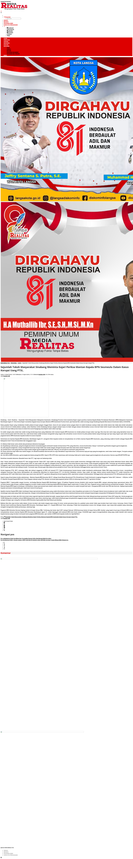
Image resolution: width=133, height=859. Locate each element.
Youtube (10, 32)
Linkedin (10, 31)
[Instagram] (4, 524)
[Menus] (1, 11)
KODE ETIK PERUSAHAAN (11, 855)
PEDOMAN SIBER (8, 853)
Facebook (11, 28)
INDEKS (6, 850)
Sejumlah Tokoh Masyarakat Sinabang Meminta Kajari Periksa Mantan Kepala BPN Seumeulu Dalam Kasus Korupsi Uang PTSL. (41, 517)
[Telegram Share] (4, 547)
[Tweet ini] (4, 544)
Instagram (11, 29)
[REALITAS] (14, 9)
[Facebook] (4, 522)
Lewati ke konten (6, 1)
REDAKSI (6, 852)
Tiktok (10, 34)
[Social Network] (4, 26)
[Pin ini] (4, 546)
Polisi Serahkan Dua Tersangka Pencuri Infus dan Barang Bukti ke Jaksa (26, 538)
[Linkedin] (4, 526)
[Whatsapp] (4, 549)
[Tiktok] (4, 529)
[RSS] (4, 530)
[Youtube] (4, 527)
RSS (9, 35)
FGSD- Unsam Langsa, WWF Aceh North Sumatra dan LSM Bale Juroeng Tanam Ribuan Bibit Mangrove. (34, 540)
